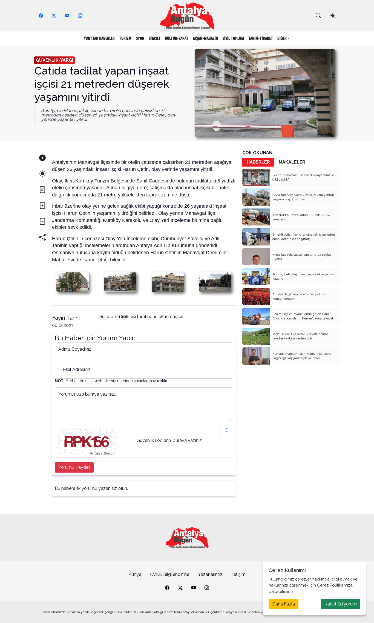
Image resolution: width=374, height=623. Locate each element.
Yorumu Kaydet (74, 467)
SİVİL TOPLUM (233, 38)
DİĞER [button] (282, 38)
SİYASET (155, 38)
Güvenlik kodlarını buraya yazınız (169, 440)
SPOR (140, 38)
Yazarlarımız (210, 574)
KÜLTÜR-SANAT (176, 38)
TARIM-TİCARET (260, 38)
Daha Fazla (283, 604)
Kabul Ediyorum (340, 604)
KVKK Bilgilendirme (169, 574)
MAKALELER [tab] (292, 162)
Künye (134, 574)
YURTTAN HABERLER (99, 38)
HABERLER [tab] (258, 162)
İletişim (238, 574)
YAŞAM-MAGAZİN (205, 38)
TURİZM (125, 38)
